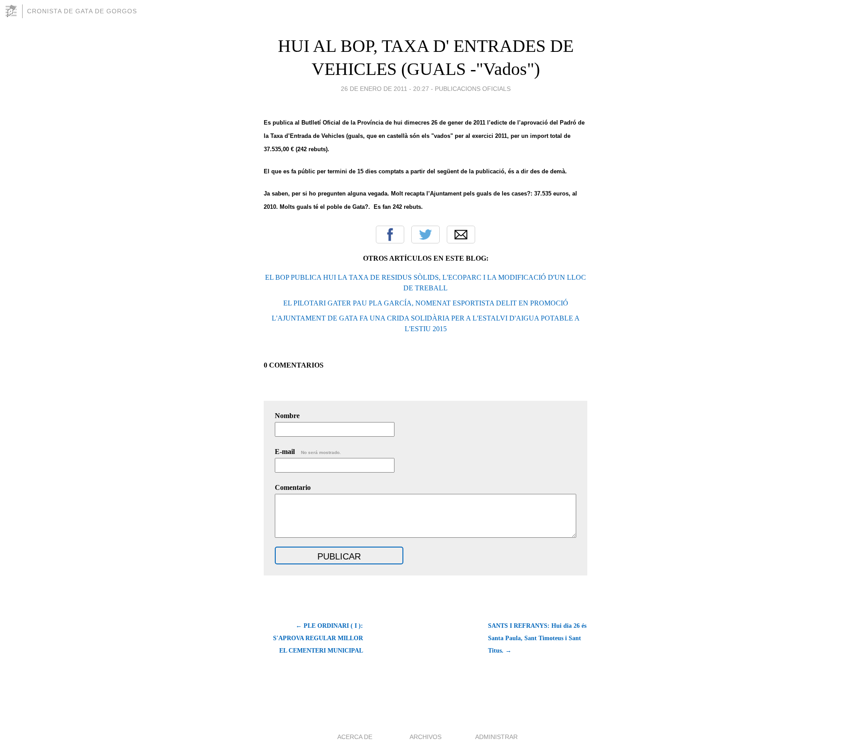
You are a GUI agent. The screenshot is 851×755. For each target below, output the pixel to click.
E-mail (308, 451)
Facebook (390, 234)
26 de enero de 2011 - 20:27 (385, 88)
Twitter (425, 234)
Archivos (425, 736)
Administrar (496, 736)
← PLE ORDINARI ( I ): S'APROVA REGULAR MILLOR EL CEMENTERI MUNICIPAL (318, 638)
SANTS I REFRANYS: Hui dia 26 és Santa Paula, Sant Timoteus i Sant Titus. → (537, 638)
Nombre (287, 415)
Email (461, 234)
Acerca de (354, 736)
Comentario (293, 487)
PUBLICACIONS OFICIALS (473, 88)
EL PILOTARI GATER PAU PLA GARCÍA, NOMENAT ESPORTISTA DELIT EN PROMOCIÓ (425, 303)
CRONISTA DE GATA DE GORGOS (82, 11)
